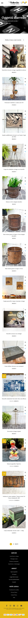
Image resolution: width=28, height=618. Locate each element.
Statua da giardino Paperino (14, 464)
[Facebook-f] (6, 605)
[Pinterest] (14, 605)
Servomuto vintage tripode (14, 431)
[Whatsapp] (17, 605)
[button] (25, 52)
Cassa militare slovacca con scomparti (14, 366)
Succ (16, 544)
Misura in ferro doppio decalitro (14, 202)
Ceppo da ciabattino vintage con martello (14, 169)
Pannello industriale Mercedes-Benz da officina (14, 398)
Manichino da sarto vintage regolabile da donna (14, 70)
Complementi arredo (11, 21)
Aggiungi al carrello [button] (25, 46)
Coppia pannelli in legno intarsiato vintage (14, 301)
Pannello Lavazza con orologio (14, 333)
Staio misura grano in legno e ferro (14, 268)
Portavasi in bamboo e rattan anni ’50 (14, 102)
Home (3, 21)
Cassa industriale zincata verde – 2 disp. (14, 530)
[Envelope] (21, 605)
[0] (22, 3)
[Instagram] (10, 605)
